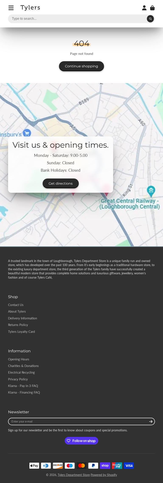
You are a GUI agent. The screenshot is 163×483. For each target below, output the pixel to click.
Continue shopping (81, 66)
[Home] (30, 7)
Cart (152, 7)
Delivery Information (22, 318)
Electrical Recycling (21, 372)
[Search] (150, 19)
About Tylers (17, 311)
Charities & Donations (23, 366)
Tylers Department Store (74, 475)
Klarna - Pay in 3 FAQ (23, 386)
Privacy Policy (18, 379)
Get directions (61, 183)
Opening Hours (18, 359)
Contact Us (16, 305)
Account (144, 7)
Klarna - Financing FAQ (24, 392)
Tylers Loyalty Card (21, 331)
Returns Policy (18, 325)
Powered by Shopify (104, 475)
